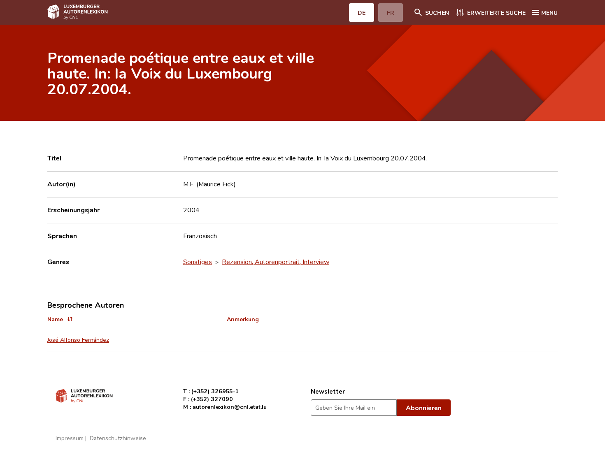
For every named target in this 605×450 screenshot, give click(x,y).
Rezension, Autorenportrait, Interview (275, 261)
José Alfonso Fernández (78, 339)
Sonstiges (197, 261)
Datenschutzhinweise (118, 438)
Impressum (70, 438)
